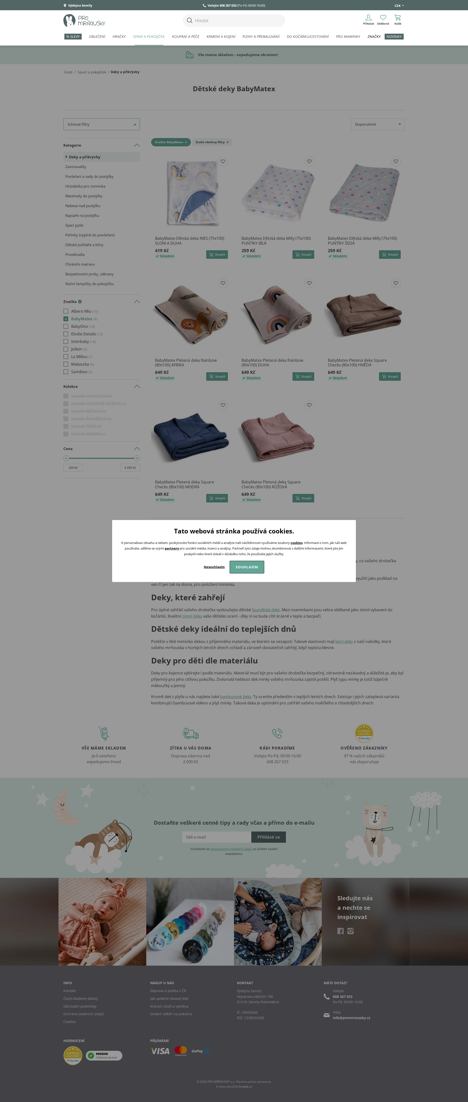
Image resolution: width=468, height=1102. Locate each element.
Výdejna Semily (80, 5)
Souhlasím (247, 567)
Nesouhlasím (214, 567)
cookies (296, 543)
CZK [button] (398, 5)
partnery (172, 548)
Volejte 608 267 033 (222, 5)
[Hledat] (190, 20)
